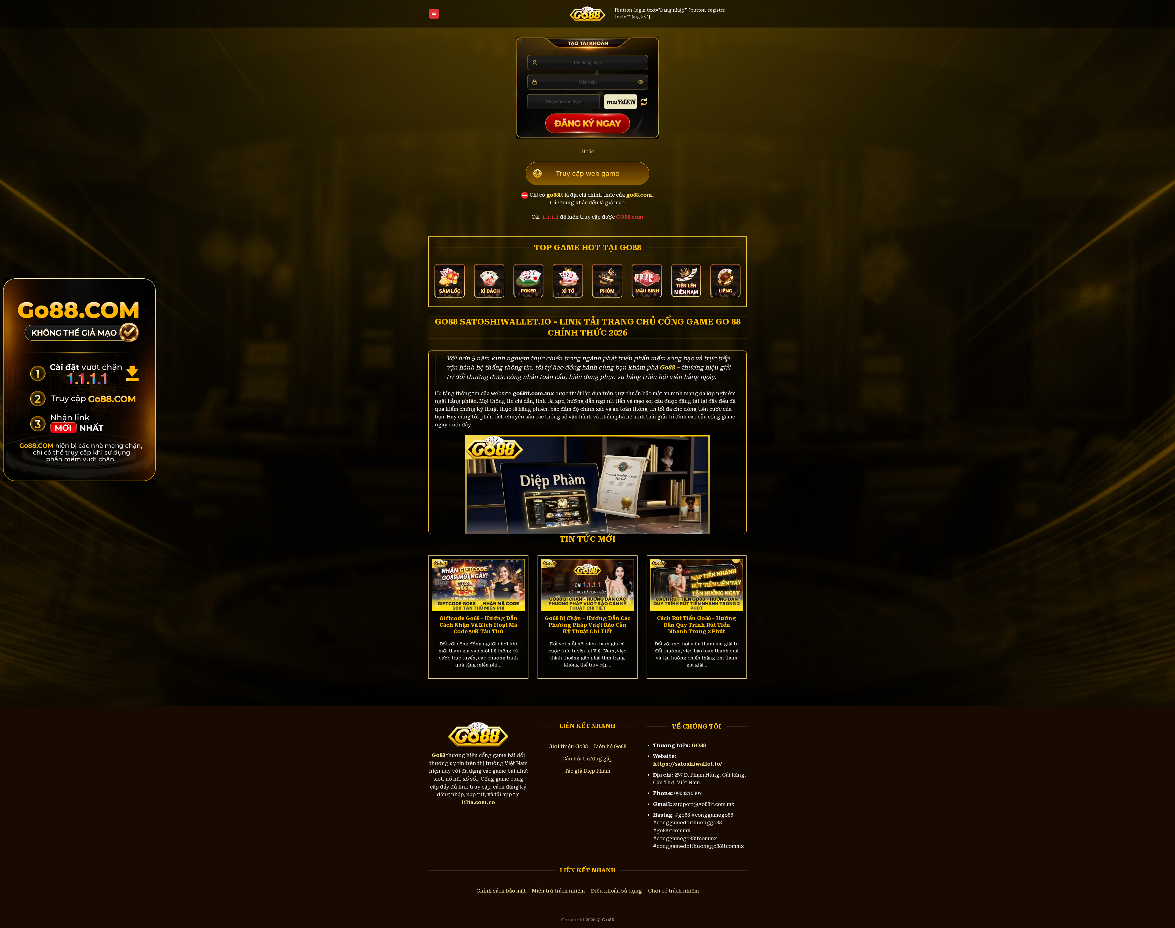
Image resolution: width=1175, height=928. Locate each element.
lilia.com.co (478, 802)
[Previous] (438, 605)
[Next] (736, 605)
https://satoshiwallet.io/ (687, 764)
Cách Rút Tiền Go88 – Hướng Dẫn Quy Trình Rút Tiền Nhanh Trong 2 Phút (696, 624)
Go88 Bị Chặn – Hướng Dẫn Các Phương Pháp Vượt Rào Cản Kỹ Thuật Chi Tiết (587, 624)
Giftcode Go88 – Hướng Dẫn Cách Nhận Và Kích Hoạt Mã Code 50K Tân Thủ (478, 624)
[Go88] (587, 14)
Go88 (667, 367)
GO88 (699, 745)
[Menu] (434, 14)
